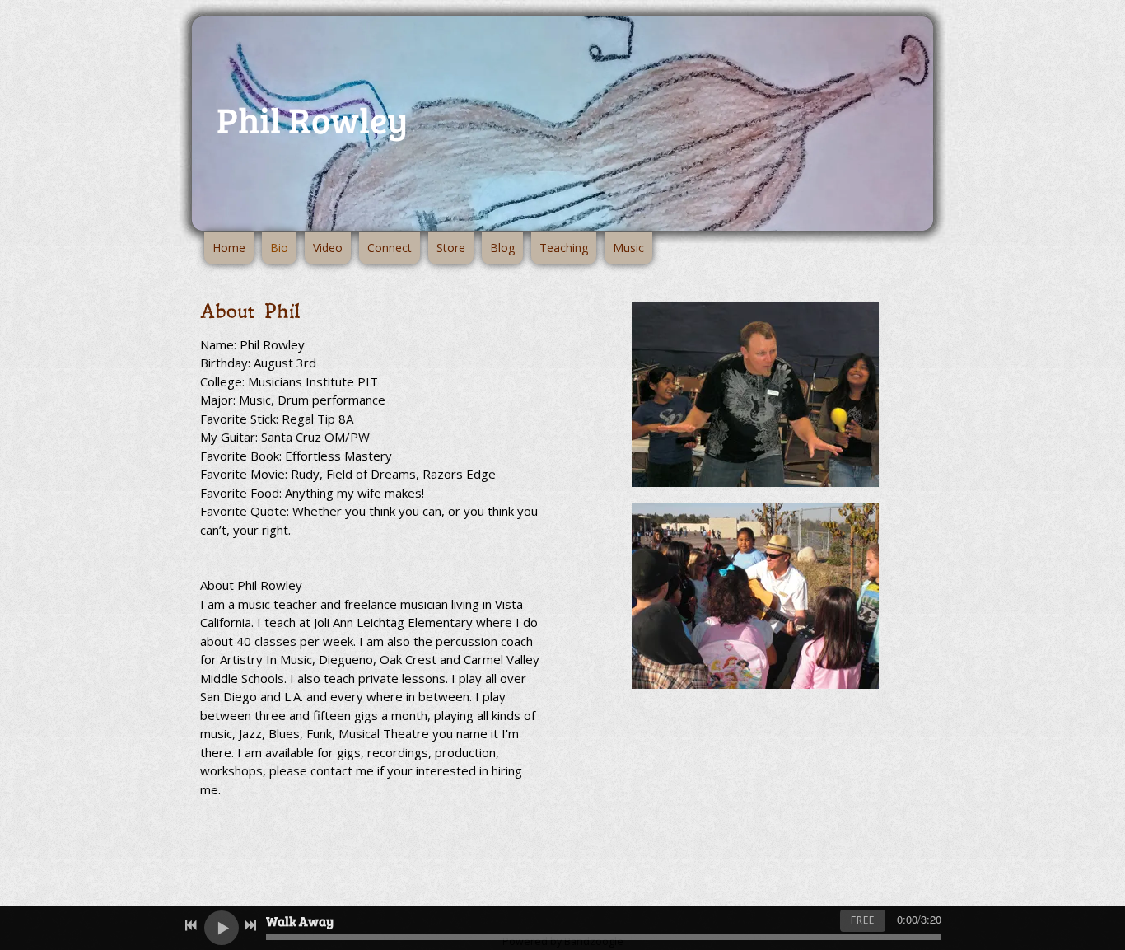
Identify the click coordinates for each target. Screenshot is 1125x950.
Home (228, 247)
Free (863, 920)
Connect (389, 247)
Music (628, 247)
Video (328, 247)
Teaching (563, 247)
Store (450, 247)
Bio (279, 247)
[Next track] (250, 925)
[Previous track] (191, 925)
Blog (502, 247)
